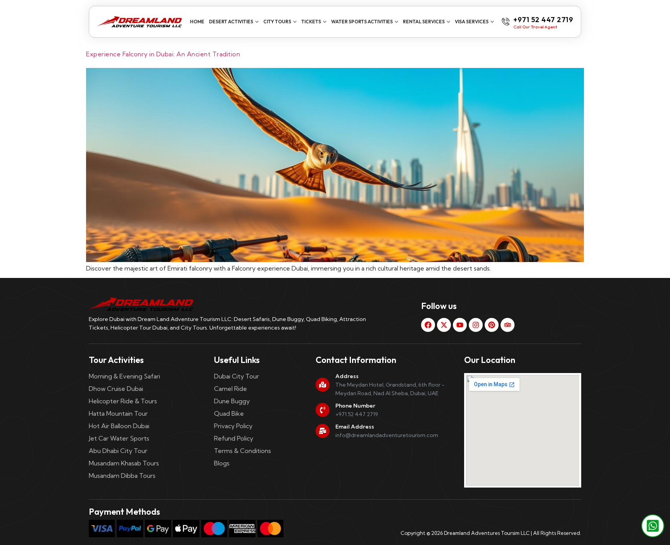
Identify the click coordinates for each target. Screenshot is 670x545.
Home (197, 21)
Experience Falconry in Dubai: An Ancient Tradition (163, 54)
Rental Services (424, 21)
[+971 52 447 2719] (505, 22)
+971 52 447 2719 (543, 19)
